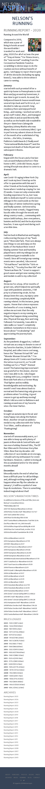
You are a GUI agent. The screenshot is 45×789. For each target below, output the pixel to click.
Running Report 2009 (11, 745)
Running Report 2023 (11, 702)
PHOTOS (24, 774)
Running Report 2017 (11, 721)
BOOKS (31, 774)
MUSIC (16, 777)
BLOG (30, 777)
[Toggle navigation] (37, 6)
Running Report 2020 (11, 712)
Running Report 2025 (11, 696)
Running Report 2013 (11, 733)
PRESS (38, 774)
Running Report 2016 (11, 724)
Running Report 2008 (11, 748)
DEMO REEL (16, 774)
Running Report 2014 (11, 730)
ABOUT (7, 774)
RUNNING (23, 777)
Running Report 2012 (11, 736)
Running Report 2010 (11, 742)
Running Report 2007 (11, 751)
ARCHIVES (8, 777)
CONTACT (36, 777)
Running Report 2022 (11, 705)
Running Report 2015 (11, 727)
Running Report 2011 (11, 739)
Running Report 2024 (11, 699)
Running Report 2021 (11, 709)
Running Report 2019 (11, 715)
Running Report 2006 (11, 754)
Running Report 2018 (11, 718)
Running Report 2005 (11, 757)
